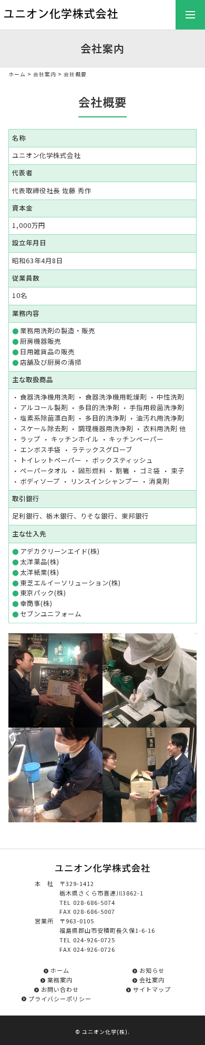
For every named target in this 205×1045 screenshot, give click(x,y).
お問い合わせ (59, 989)
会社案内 (44, 74)
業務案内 (59, 980)
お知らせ (151, 970)
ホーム (17, 74)
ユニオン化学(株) (105, 1032)
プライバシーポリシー (59, 998)
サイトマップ (151, 989)
